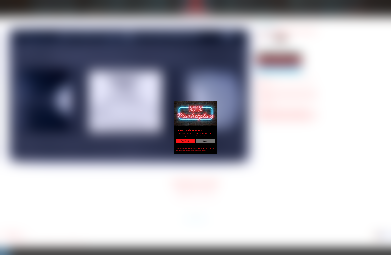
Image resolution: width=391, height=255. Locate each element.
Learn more (202, 150)
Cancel (205, 141)
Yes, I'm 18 (185, 141)
